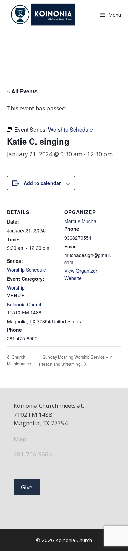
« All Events (22, 91)
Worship (16, 287)
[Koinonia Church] (43, 14)
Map (20, 439)
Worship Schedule (26, 269)
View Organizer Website (80, 274)
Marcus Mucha (80, 221)
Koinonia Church (25, 304)
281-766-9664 (33, 454)
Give (26, 487)
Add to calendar (42, 182)
